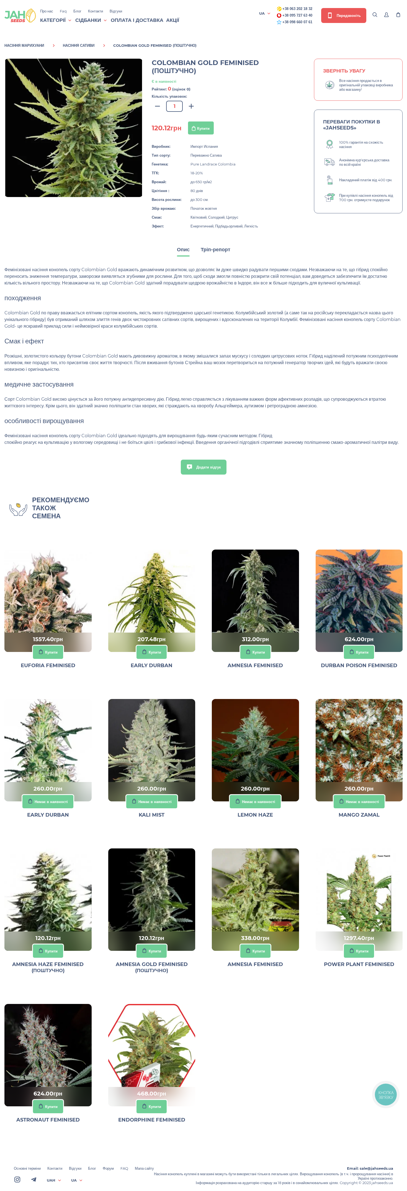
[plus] (191, 106)
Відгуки (116, 11)
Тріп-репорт (215, 250)
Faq (63, 11)
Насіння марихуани (24, 45)
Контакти (95, 11)
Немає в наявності (51, 801)
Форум (108, 1168)
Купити (203, 128)
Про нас (46, 11)
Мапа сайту (144, 1168)
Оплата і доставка (137, 20)
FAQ (124, 1168)
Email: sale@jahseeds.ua (370, 1168)
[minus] (157, 106)
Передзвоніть (348, 15)
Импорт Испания (204, 146)
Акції (172, 20)
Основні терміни (27, 1168)
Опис (183, 250)
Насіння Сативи (78, 45)
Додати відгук (208, 467)
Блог (77, 11)
